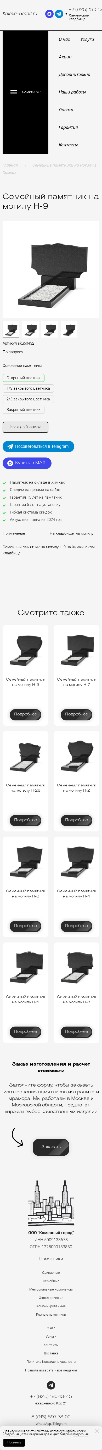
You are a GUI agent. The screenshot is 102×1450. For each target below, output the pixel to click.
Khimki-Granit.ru (20, 13)
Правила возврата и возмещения (51, 1370)
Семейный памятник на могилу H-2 (76, 788)
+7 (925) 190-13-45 (51, 1397)
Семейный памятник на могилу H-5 (25, 682)
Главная (10, 165)
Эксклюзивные (51, 1298)
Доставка (51, 1353)
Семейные (51, 1281)
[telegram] (59, 14)
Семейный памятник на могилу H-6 (25, 999)
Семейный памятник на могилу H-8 (76, 999)
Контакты (68, 144)
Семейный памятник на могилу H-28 (25, 788)
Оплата (66, 109)
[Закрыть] (97, 1431)
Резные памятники (51, 1314)
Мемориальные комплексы (51, 1289)
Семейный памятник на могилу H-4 (76, 893)
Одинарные (51, 1273)
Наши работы (72, 92)
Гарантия (68, 127)
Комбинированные (51, 1306)
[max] (49, 14)
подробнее (11, 1434)
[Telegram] (51, 1385)
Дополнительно (74, 74)
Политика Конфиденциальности (51, 1362)
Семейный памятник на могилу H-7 (76, 682)
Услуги (87, 39)
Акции (65, 56)
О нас (64, 39)
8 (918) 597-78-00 (51, 1417)
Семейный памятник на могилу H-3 (25, 893)
